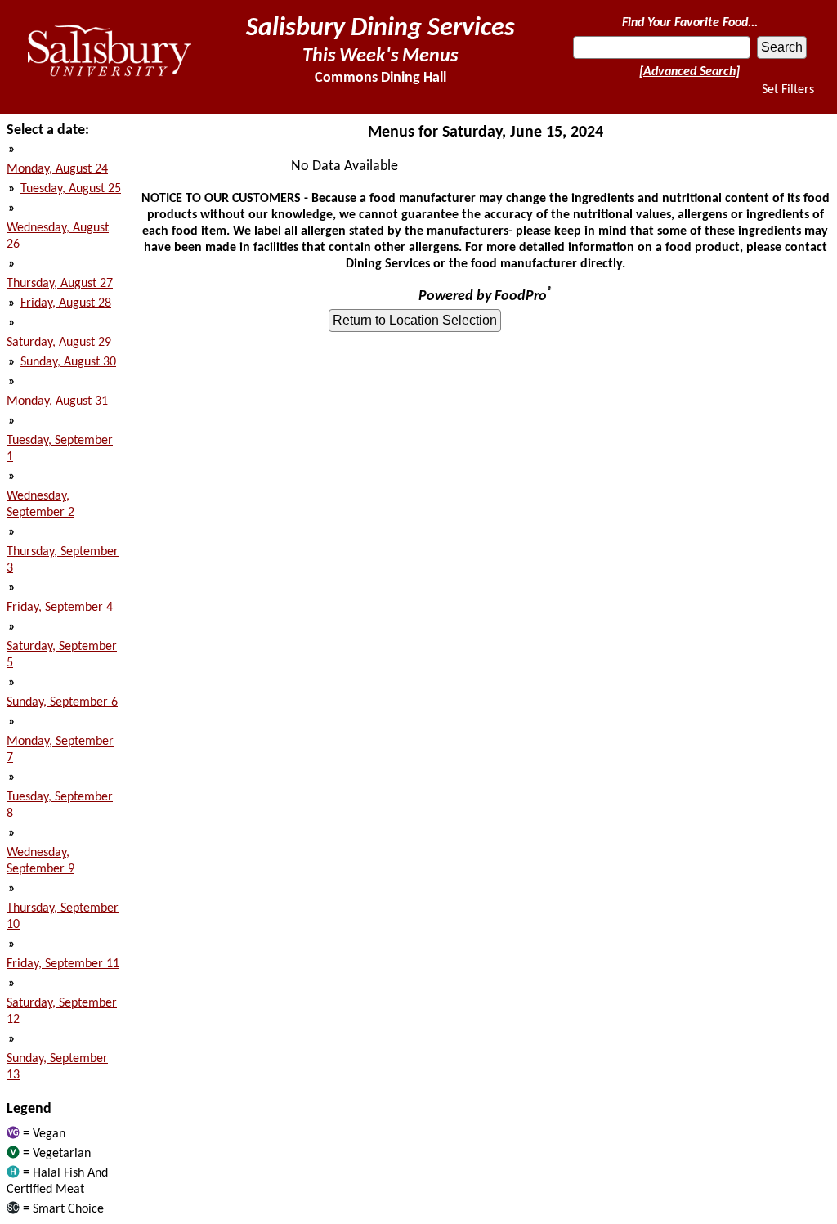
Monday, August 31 (57, 401)
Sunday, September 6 (62, 702)
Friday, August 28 (65, 303)
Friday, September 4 (60, 607)
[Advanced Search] (689, 71)
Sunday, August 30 (68, 362)
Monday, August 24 (57, 169)
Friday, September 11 (63, 964)
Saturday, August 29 (59, 342)
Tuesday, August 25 (70, 188)
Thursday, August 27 (60, 283)
